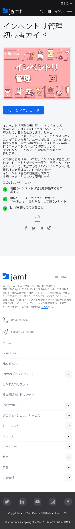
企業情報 (8, 477)
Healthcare (10, 363)
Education (10, 353)
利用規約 (45, 513)
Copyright (14, 513)
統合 (5, 467)
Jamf (19, 374)
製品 (5, 456)
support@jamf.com (22, 331)
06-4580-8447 (20, 320)
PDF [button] (23, 110)
